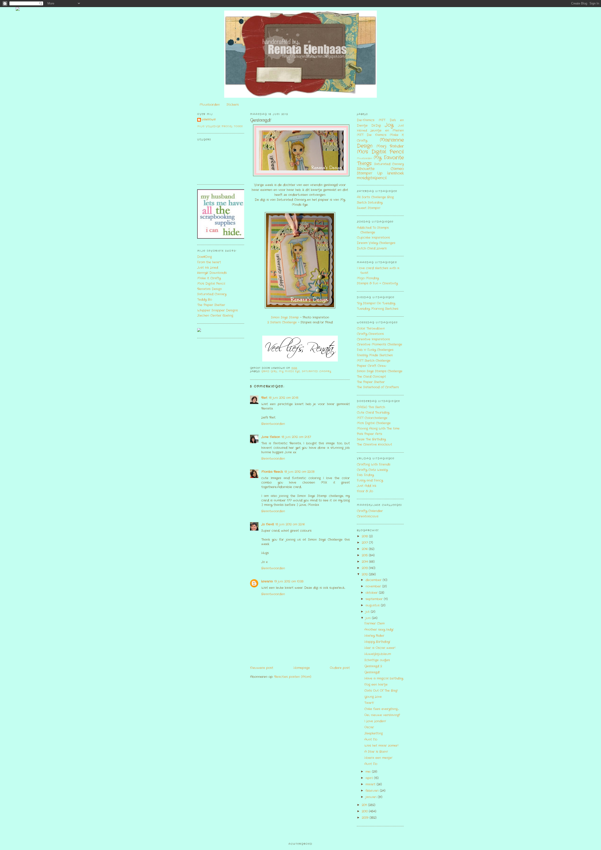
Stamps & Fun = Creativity (377, 283)
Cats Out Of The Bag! (381, 690)
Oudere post (340, 668)
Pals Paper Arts (369, 434)
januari (372, 797)
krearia (267, 581)
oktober (372, 592)
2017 (365, 542)
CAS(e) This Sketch (371, 407)
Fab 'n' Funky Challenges (375, 350)
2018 (365, 536)
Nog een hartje (376, 684)
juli (368, 611)
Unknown (209, 119)
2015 (365, 555)
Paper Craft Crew (371, 366)
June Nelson (270, 437)
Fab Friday (365, 475)
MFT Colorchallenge (372, 418)
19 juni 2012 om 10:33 (288, 581)
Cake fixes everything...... (381, 709)
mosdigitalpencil (372, 178)
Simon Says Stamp (285, 317)
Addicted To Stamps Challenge (373, 230)
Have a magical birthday (383, 678)
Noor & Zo (365, 491)
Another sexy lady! (378, 629)
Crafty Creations (370, 334)
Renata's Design (209, 289)
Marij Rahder (390, 146)
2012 (365, 574)
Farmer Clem (374, 623)
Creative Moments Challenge (379, 344)
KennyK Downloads (212, 273)
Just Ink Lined (207, 267)
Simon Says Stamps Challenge (379, 371)
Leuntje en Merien (387, 130)
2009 (366, 817)
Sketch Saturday (369, 202)
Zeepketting (373, 733)
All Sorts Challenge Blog (375, 197)
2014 (365, 561)
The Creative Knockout (374, 444)
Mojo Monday (368, 278)
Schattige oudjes (377, 660)
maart (371, 784)
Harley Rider (374, 635)
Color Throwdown (371, 328)
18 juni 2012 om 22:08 (299, 472)
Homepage (301, 668)
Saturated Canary (211, 294)
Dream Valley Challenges (376, 243)
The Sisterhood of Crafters (378, 387)
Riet (264, 398)
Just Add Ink (366, 486)
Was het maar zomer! (381, 745)
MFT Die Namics (371, 135)
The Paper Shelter (211, 305)
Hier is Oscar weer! (379, 648)
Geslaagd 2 (373, 666)
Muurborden (210, 104)
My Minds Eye (289, 371)
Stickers (233, 104)
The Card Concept (371, 376)
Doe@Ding (204, 257)
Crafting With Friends (373, 464)
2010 (365, 811)
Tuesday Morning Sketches (377, 309)
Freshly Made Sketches (375, 355)
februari (373, 790)
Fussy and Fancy (370, 480)
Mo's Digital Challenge (374, 423)
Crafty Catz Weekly (372, 470)
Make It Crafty (209, 278)
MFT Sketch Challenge (373, 360)
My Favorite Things (380, 160)
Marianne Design (380, 143)
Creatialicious (367, 516)
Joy (389, 125)
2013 (365, 568)
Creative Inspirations (373, 339)
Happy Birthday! (377, 642)
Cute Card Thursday (373, 412)
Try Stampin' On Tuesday (376, 303)
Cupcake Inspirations (373, 237)
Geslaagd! (260, 120)
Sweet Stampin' (368, 208)
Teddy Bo (204, 299)
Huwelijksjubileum (377, 654)
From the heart (209, 262)
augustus (373, 605)
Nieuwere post (261, 668)
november (374, 586)
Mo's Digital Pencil (211, 283)
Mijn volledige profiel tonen (220, 126)
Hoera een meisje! (378, 758)
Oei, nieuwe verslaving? (382, 715)
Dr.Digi (376, 125)
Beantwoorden (273, 424)
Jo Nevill (267, 524)
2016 (365, 549)
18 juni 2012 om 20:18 (283, 398)
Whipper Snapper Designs (217, 310)
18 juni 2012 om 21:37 (296, 437)
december (374, 580)
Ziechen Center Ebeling (215, 315)
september (375, 599)
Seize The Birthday (371, 439)
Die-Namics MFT (371, 120)
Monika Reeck (272, 472)
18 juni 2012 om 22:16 (290, 524)
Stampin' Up (369, 173)
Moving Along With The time (378, 428)
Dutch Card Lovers (372, 248)
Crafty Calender (370, 511)
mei (369, 771)
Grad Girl (269, 371)
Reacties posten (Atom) (292, 677)
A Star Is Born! (376, 751)
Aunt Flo (370, 739)
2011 (365, 805)
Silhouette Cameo (380, 168)
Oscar (369, 727)
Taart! (369, 703)
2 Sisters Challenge (282, 322)
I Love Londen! (375, 721)
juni (369, 618)
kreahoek (395, 173)
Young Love (373, 697)
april (370, 778)
